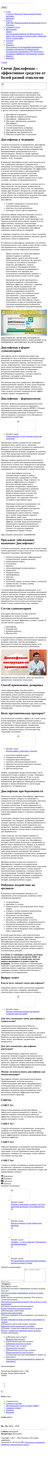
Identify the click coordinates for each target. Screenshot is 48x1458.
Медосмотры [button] (11, 29)
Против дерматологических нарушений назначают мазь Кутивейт (22, 1012)
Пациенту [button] (10, 45)
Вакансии (10, 18)
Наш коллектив (29, 14)
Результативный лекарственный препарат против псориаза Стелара (28, 1262)
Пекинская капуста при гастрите (19, 1352)
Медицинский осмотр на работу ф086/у (22, 1406)
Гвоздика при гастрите (15, 1348)
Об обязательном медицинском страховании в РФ (22, 50)
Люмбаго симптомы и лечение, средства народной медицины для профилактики (28, 1205)
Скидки (9, 43)
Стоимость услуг (13, 27)
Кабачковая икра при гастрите (18, 1344)
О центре (10, 14)
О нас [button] (8, 12)
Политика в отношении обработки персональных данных (25, 53)
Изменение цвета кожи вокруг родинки (17, 1326)
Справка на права (13, 1408)
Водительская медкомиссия (17, 34)
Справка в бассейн (14, 1403)
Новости (9, 56)
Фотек (43, 23)
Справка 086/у (17, 38)
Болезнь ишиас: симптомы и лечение (21, 751)
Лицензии (18, 14)
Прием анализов (21, 23)
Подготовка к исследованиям (18, 47)
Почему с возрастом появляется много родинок (21, 1331)
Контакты (10, 58)
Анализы (10, 40)
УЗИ (8, 23)
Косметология (35, 23)
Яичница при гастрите (15, 1339)
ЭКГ (12, 23)
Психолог (10, 25)
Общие (9, 32)
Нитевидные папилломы (11, 1313)
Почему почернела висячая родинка (16, 1308)
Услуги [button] (9, 21)
